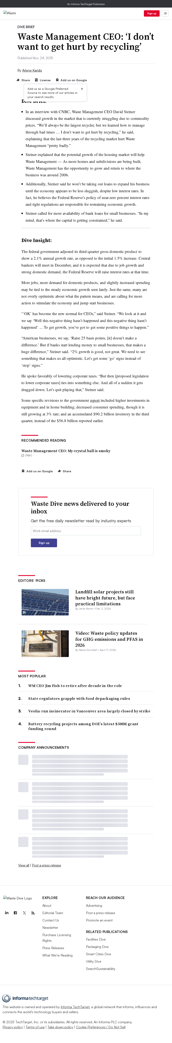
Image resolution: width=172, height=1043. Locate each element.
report (95, 400)
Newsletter (50, 927)
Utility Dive (93, 961)
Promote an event (99, 920)
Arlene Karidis (32, 70)
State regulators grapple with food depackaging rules (79, 698)
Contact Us (50, 920)
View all (23, 865)
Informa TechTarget (75, 1007)
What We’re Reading (57, 955)
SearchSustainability (100, 969)
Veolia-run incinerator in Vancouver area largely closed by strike (89, 711)
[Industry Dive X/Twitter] (24, 913)
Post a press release (46, 865)
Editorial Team (52, 913)
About (46, 905)
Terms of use (35, 1027)
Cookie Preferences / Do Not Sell (100, 1027)
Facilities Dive (96, 939)
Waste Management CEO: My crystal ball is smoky (65, 450)
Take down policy (60, 1027)
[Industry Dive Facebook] (15, 913)
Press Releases (53, 948)
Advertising (94, 905)
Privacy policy (13, 1027)
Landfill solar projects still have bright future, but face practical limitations (105, 598)
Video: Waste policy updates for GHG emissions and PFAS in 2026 (109, 639)
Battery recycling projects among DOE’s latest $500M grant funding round (83, 726)
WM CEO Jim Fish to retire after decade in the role (75, 685)
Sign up (151, 13)
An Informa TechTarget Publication (86, 4)
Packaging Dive (97, 947)
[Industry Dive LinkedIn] (6, 913)
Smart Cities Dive (98, 954)
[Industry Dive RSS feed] (33, 913)
